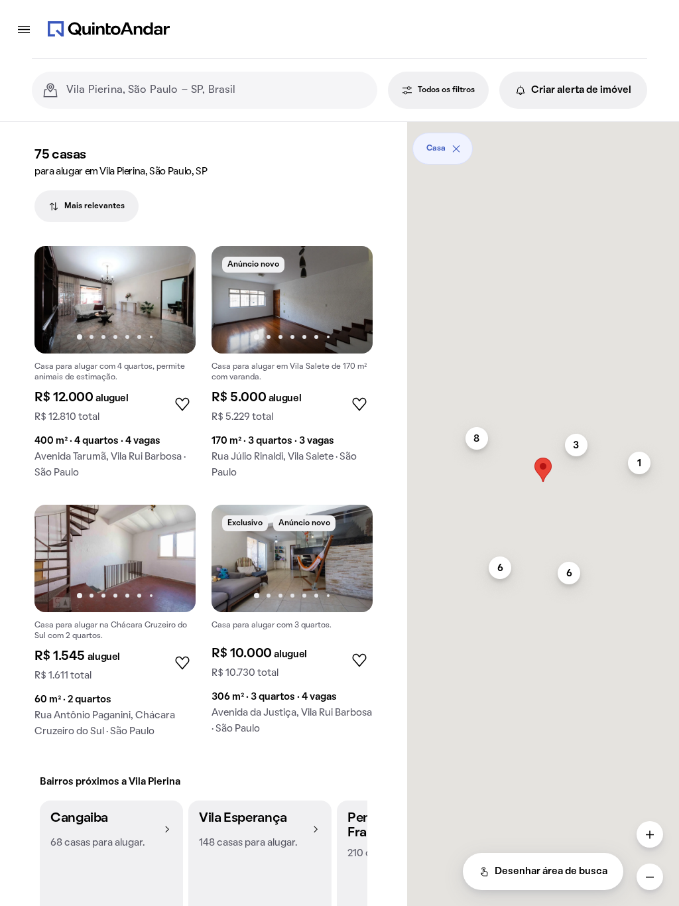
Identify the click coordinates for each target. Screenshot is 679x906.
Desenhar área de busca (551, 871)
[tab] (86, 206)
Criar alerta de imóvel (581, 90)
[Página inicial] (109, 29)
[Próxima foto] (171, 300)
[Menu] (24, 29)
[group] (115, 367)
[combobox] (216, 90)
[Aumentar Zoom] (650, 834)
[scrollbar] (543, 143)
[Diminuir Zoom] (650, 877)
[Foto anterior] (58, 300)
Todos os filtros (446, 90)
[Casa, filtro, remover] (456, 148)
